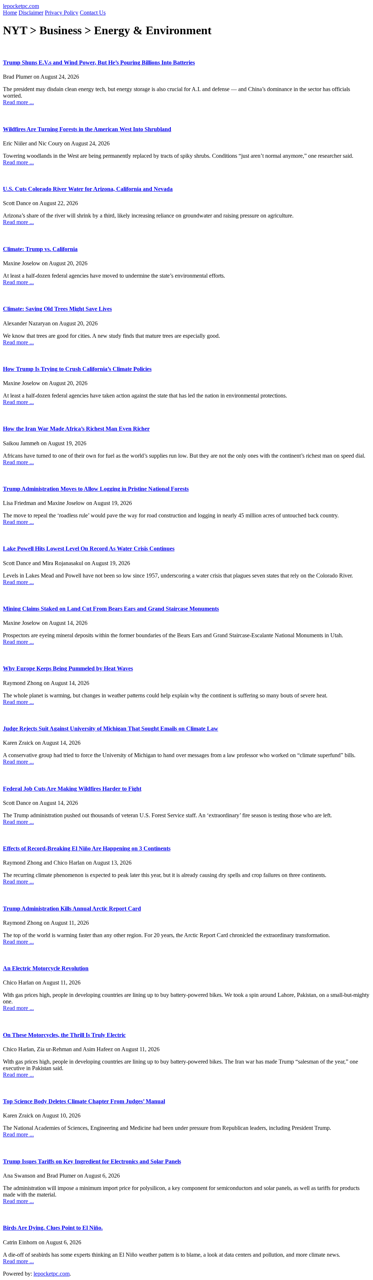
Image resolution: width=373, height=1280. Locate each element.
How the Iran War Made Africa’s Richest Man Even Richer (76, 429)
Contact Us (93, 12)
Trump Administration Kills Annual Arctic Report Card (72, 908)
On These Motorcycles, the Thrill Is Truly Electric (64, 1035)
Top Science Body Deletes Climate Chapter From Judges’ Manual (84, 1101)
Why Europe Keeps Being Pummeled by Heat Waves (68, 668)
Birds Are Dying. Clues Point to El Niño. (53, 1228)
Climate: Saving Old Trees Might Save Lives (57, 309)
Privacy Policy (61, 12)
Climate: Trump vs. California (40, 249)
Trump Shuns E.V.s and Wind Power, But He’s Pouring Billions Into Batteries (99, 62)
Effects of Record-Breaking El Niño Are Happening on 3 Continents (86, 848)
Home (10, 12)
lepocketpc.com (21, 6)
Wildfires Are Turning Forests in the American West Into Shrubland (87, 129)
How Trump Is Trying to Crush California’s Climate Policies (77, 369)
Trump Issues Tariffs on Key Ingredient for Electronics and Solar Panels (92, 1161)
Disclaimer (31, 12)
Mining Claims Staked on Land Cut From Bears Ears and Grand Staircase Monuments (111, 609)
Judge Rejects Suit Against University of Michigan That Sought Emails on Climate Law (110, 728)
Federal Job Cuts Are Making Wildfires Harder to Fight (72, 789)
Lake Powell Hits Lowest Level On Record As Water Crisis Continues (88, 548)
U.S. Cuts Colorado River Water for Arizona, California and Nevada (88, 189)
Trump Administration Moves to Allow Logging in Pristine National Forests (96, 489)
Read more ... (18, 102)
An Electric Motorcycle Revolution (46, 968)
